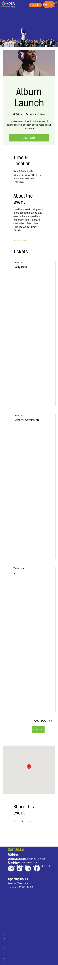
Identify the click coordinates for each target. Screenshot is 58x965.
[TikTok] (19, 868)
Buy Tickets (29, 137)
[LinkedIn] (28, 868)
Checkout (38, 729)
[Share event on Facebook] (14, 821)
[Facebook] (37, 868)
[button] (56, 2)
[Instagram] (11, 868)
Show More (19, 240)
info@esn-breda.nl (17, 858)
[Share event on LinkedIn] (30, 821)
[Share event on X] (22, 821)
